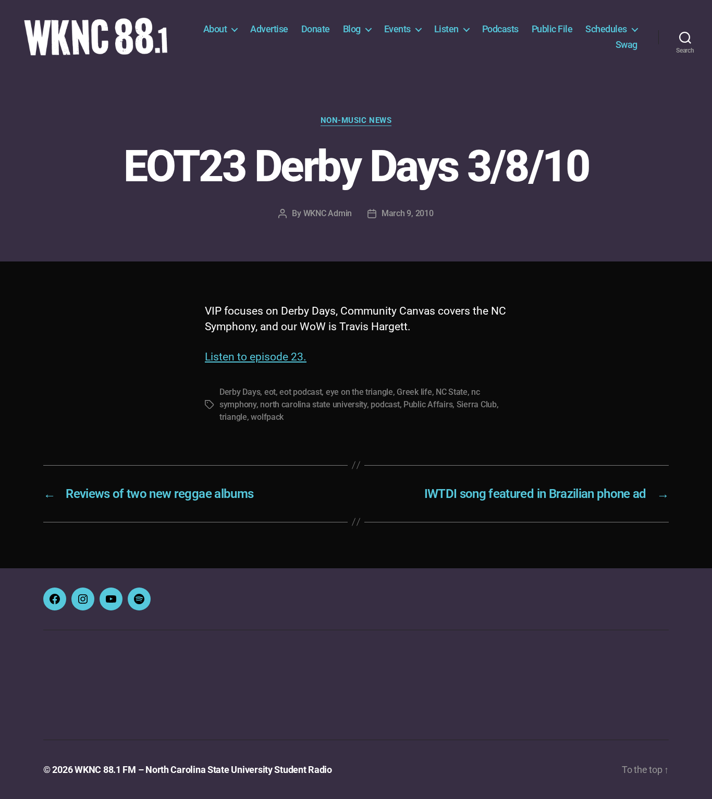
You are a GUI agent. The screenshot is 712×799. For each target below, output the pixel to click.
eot (270, 392)
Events (397, 28)
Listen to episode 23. (255, 357)
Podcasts (500, 28)
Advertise (269, 28)
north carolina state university (313, 404)
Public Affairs (427, 404)
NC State (452, 392)
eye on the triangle (359, 392)
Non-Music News (356, 120)
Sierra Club (477, 404)
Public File (552, 28)
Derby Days (239, 392)
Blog (352, 28)
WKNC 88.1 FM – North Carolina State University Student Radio (203, 769)
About (215, 28)
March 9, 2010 (408, 213)
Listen (446, 28)
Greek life (414, 392)
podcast (385, 404)
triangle (233, 417)
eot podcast (300, 392)
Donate (315, 28)
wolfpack (267, 417)
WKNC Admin (327, 213)
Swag (626, 44)
